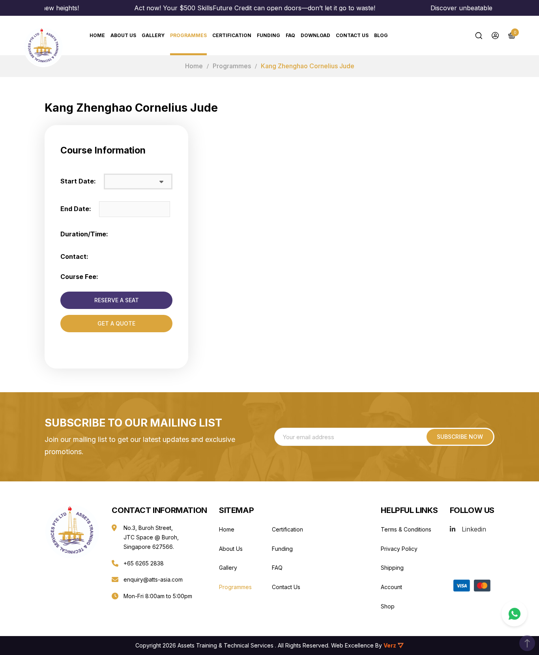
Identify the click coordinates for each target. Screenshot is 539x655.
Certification (231, 35)
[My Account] (495, 35)
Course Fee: (79, 277)
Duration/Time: (84, 234)
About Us (123, 35)
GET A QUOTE (116, 323)
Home (194, 66)
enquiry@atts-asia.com (153, 579)
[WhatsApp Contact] (514, 614)
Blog (381, 35)
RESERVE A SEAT (116, 300)
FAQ (290, 35)
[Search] (478, 35)
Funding (268, 35)
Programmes (188, 35)
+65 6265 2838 (144, 563)
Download (315, 35)
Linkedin (474, 529)
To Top (527, 643)
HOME (97, 35)
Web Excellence (352, 645)
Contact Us (352, 35)
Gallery (153, 35)
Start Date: (78, 181)
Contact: (74, 256)
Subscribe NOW (460, 436)
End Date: (75, 209)
